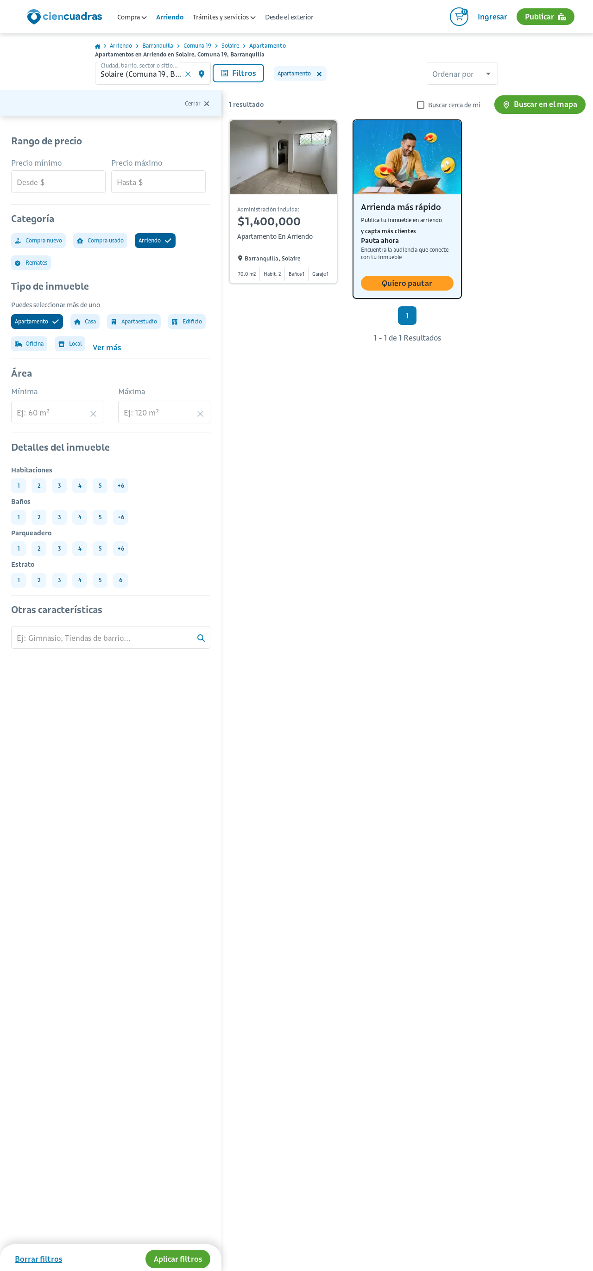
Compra (129, 17)
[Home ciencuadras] (66, 18)
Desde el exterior (289, 17)
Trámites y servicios (221, 17)
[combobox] (462, 74)
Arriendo (169, 17)
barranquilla (157, 45)
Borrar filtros (38, 1259)
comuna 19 (197, 45)
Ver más (107, 347)
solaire (230, 45)
